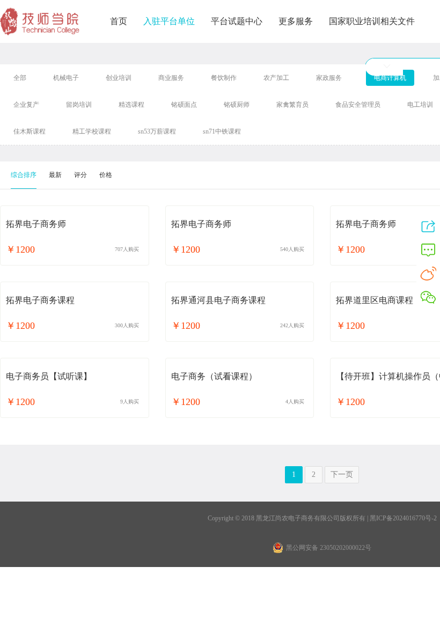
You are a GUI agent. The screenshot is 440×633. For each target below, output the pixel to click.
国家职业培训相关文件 (372, 21)
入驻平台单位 (169, 21)
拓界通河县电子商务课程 (218, 300)
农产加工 (276, 78)
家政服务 (329, 78)
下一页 (342, 474)
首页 (118, 21)
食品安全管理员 (357, 104)
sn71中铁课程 (222, 131)
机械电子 (66, 78)
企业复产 (26, 104)
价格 (105, 175)
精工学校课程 (91, 131)
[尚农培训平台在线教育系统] (40, 23)
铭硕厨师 (237, 104)
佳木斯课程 (29, 131)
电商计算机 (390, 78)
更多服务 (295, 21)
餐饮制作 (224, 78)
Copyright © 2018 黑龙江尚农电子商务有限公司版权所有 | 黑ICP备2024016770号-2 (322, 518)
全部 (19, 78)
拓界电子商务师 (36, 224)
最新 (55, 175)
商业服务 (171, 78)
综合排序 (23, 175)
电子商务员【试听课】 (49, 376)
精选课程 (131, 104)
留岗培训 (79, 104)
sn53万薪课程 (157, 131)
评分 (80, 175)
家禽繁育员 (292, 104)
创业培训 (118, 78)
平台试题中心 (236, 21)
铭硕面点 (184, 104)
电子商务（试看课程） (214, 376)
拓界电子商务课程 (40, 300)
